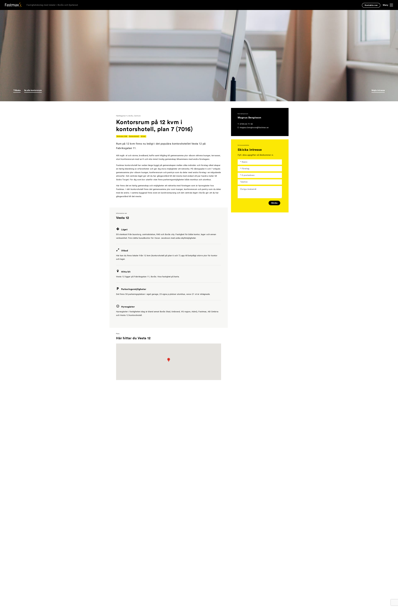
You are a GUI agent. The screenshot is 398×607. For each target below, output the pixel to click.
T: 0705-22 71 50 (245, 124)
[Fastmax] (13, 4)
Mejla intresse (378, 90)
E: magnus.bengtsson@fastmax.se (253, 128)
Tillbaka (17, 90)
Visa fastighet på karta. (168, 276)
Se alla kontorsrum (33, 90)
